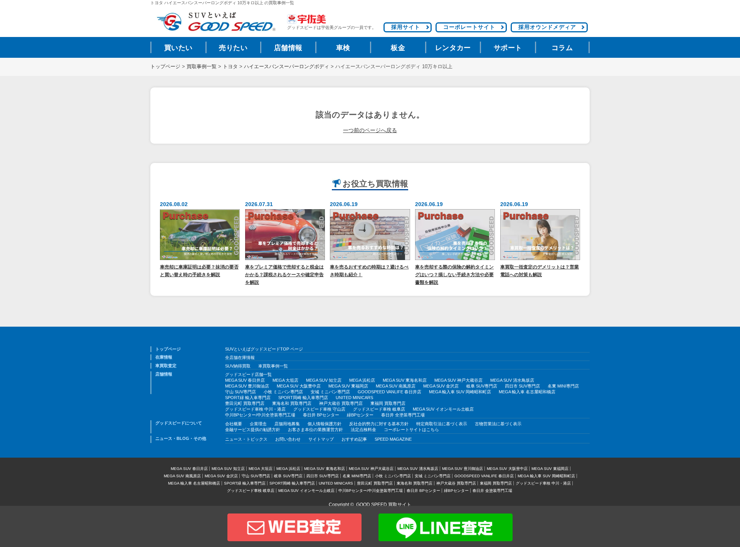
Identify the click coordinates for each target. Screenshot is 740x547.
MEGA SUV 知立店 (323, 380)
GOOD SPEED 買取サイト (383, 504)
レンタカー (453, 48)
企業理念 (258, 423)
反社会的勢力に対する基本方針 (379, 423)
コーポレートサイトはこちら (411, 429)
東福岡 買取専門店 (387, 403)
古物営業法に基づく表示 (498, 423)
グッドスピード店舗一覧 (248, 374)
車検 (343, 48)
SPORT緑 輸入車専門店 (248, 397)
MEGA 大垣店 (285, 380)
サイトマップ (321, 439)
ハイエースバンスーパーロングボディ (286, 66)
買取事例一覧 (202, 66)
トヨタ (230, 66)
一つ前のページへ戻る (370, 130)
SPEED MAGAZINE (393, 439)
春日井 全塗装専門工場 (403, 415)
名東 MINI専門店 (563, 386)
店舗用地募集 (287, 423)
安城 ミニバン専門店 (330, 391)
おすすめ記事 (354, 439)
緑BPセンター (360, 415)
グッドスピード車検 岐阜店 (379, 409)
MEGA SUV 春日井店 (245, 380)
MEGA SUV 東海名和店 (405, 380)
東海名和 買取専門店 (291, 403)
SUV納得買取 (238, 366)
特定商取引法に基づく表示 (441, 423)
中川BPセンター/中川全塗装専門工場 (260, 415)
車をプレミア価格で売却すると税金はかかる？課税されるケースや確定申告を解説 (284, 274)
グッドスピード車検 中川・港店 (255, 409)
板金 (398, 48)
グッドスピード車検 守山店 (319, 409)
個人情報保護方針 (324, 423)
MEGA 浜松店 (362, 380)
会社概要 (233, 423)
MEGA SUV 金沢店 (441, 386)
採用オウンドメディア (547, 27)
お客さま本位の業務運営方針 (315, 429)
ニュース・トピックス (246, 439)
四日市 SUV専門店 (522, 386)
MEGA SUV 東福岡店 (348, 386)
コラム (562, 48)
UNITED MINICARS (354, 397)
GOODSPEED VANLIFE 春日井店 (389, 391)
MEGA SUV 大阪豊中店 (299, 386)
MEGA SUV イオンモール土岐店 (443, 409)
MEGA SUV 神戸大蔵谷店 (458, 380)
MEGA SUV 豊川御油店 (247, 386)
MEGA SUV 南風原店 (395, 386)
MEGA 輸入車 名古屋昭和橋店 (527, 391)
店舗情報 (288, 48)
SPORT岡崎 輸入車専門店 (303, 397)
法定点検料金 (363, 429)
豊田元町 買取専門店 (244, 403)
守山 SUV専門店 (240, 391)
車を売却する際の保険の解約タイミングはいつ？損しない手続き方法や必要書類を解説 (454, 274)
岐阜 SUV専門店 (481, 386)
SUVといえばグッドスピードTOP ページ (264, 349)
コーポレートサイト (469, 27)
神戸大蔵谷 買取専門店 (341, 403)
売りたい (233, 48)
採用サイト (405, 27)
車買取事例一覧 (273, 366)
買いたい (178, 48)
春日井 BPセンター (321, 415)
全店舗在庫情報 (240, 357)
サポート (508, 48)
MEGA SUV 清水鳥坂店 (512, 380)
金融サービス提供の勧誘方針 (252, 429)
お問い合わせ (288, 439)
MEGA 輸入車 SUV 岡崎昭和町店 (460, 391)
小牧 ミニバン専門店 (283, 391)
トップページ (165, 66)
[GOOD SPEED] (215, 22)
